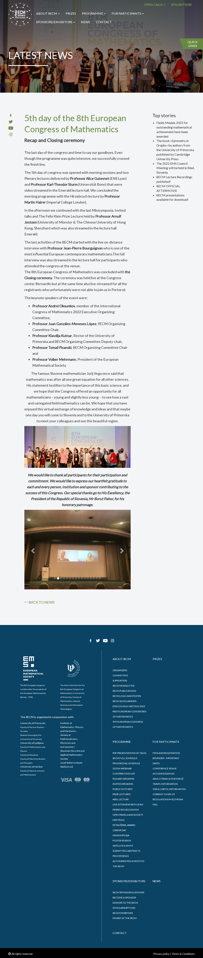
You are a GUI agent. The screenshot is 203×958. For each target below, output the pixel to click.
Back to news (41, 602)
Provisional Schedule (126, 763)
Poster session (122, 840)
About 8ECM (122, 659)
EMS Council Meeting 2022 (129, 706)
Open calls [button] (153, 4)
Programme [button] (93, 13)
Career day (119, 830)
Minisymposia (121, 835)
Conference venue (165, 768)
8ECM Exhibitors (123, 912)
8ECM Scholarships (124, 701)
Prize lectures (121, 794)
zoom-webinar (122, 768)
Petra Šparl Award (124, 825)
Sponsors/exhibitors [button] (54, 22)
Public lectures (122, 789)
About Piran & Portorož (168, 778)
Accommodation (163, 773)
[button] (32, 549)
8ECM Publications (124, 690)
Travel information (165, 783)
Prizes (71, 13)
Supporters (120, 680)
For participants (166, 741)
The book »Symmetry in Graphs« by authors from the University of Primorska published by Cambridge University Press (175, 150)
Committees (120, 675)
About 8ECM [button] (47, 13)
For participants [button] (127, 13)
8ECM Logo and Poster (127, 695)
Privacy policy (161, 953)
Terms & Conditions (183, 953)
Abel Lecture (121, 799)
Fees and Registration (166, 753)
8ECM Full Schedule (125, 758)
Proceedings (121, 855)
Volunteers (181, 4)
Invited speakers (123, 783)
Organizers (120, 670)
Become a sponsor (124, 897)
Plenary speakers (123, 778)
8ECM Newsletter (123, 685)
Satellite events (123, 845)
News (85, 22)
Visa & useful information (169, 789)
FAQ (155, 804)
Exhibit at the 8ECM (125, 918)
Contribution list (124, 773)
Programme (122, 741)
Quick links (193, 44)
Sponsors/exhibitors (129, 881)
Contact (104, 22)
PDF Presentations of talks (129, 753)
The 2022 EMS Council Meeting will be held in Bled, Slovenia (175, 168)
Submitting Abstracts (126, 850)
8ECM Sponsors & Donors (128, 892)
